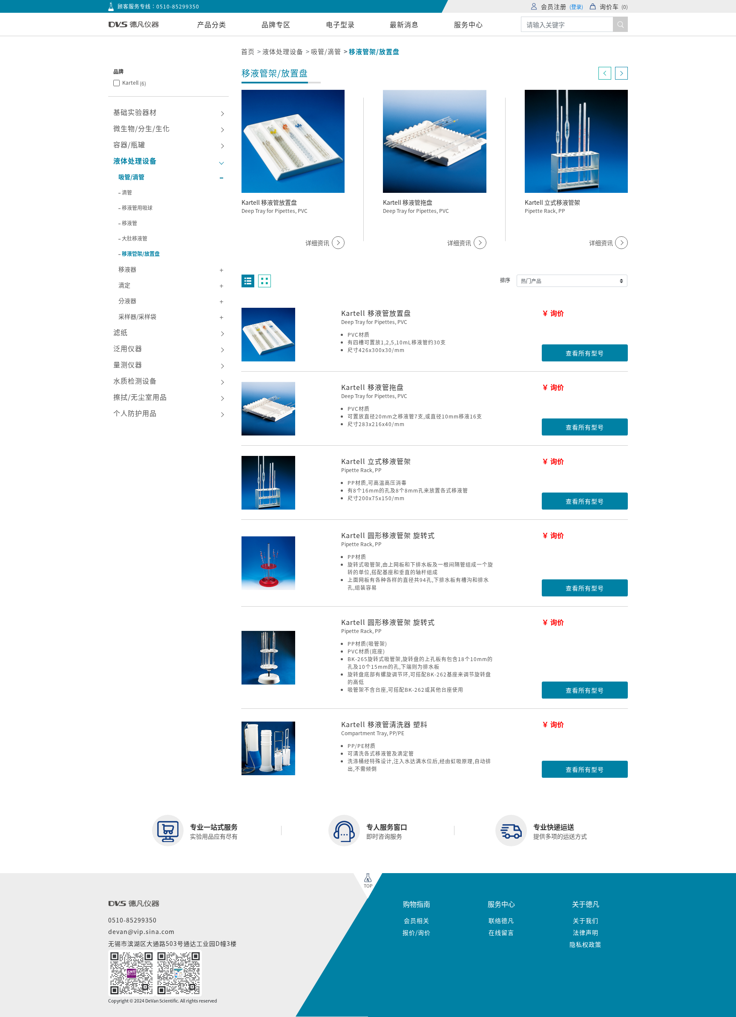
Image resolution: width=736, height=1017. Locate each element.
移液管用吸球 (137, 207)
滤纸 (120, 332)
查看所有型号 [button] (585, 353)
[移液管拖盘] (268, 408)
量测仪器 (127, 364)
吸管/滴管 (326, 51)
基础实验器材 (135, 112)
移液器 (127, 269)
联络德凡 (501, 920)
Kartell (134, 83)
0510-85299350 (177, 6)
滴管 (127, 192)
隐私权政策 (585, 944)
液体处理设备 (282, 51)
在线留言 (501, 932)
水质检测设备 (135, 380)
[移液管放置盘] (268, 334)
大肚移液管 (134, 238)
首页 (248, 51)
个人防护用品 (135, 413)
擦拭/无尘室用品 (140, 397)
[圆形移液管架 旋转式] (268, 563)
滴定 (124, 285)
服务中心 (468, 24)
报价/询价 (416, 932)
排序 (505, 280)
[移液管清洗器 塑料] (268, 748)
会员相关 (416, 920)
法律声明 (585, 932)
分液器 (127, 300)
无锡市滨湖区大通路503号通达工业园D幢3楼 (172, 943)
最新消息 (404, 24)
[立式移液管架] (268, 483)
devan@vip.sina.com (141, 931)
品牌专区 (276, 24)
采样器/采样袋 (137, 316)
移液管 (129, 222)
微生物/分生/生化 (141, 128)
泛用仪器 (127, 348)
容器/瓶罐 (129, 144)
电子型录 (340, 24)
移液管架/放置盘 (141, 253)
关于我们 (585, 920)
